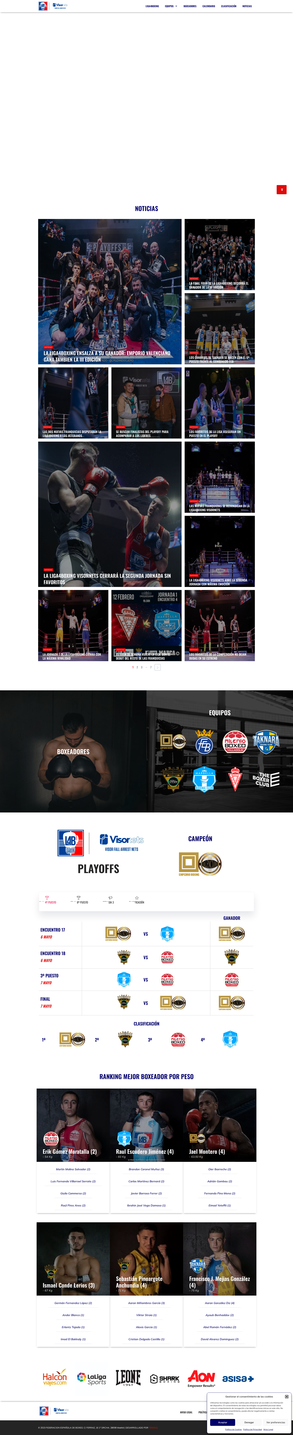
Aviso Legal (268, 1429)
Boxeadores (190, 6)
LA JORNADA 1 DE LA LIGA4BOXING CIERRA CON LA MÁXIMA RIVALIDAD (72, 656)
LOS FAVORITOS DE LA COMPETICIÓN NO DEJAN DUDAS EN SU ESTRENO (217, 656)
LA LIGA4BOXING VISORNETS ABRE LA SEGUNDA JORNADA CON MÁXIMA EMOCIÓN (218, 582)
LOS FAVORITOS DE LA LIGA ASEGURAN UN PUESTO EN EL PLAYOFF (215, 433)
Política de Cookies (233, 1429)
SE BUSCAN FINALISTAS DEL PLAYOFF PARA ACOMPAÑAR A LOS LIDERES (142, 433)
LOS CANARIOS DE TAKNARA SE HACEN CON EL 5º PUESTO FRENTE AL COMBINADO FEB (219, 359)
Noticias (247, 6)
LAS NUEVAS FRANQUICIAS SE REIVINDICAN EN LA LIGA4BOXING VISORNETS (219, 508)
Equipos (169, 6)
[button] (286, 1396)
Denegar (249, 1422)
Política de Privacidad (252, 1429)
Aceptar (222, 1422)
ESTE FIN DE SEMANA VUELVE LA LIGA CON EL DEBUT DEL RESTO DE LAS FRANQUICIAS (143, 656)
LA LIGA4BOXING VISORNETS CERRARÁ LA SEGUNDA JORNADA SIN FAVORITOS (107, 579)
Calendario (209, 6)
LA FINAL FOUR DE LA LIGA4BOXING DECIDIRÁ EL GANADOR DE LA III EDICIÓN (219, 285)
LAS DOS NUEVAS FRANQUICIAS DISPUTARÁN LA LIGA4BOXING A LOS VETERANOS (72, 433)
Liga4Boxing (152, 6)
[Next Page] (158, 667)
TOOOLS (153, 1427)
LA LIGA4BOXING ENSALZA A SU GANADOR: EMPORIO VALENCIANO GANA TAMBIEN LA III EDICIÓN (107, 356)
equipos (220, 712)
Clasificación (228, 6)
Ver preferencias (275, 1422)
